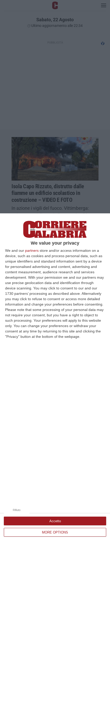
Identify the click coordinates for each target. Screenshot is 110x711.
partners (32, 250)
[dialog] (55, 462)
